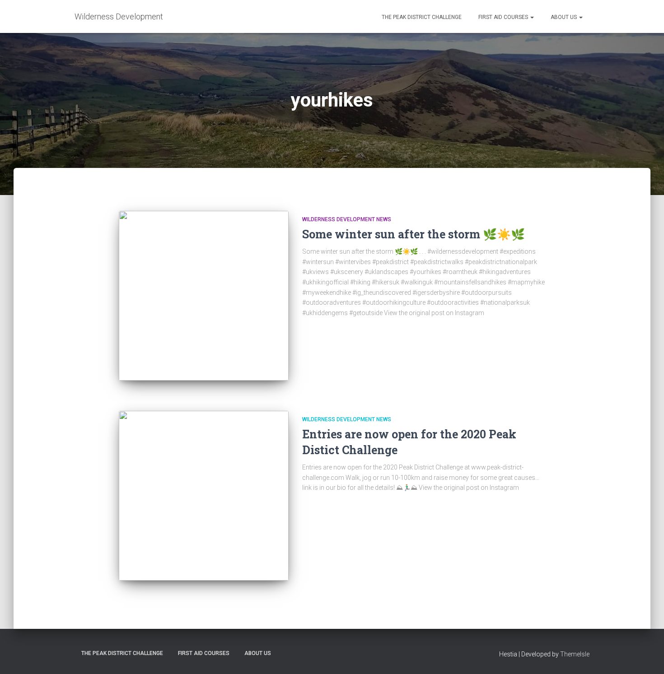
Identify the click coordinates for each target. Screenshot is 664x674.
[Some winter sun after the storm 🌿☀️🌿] (204, 296)
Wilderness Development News (346, 219)
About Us (563, 17)
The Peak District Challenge (421, 17)
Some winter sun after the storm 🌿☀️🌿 (413, 234)
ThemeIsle (574, 654)
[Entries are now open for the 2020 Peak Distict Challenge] (204, 496)
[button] (531, 17)
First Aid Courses (503, 17)
